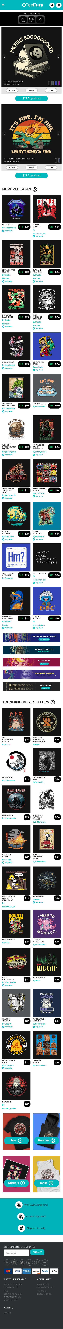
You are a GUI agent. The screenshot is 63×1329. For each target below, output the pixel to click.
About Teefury (13, 1284)
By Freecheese (39, 407)
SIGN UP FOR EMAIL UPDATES (19, 1247)
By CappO (6, 1024)
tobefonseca (12, 84)
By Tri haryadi (7, 1065)
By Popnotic (7, 578)
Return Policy (12, 1297)
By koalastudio (39, 945)
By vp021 (6, 744)
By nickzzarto (38, 537)
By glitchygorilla (9, 452)
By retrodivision (9, 228)
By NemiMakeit (8, 365)
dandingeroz (12, 161)
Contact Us (11, 1288)
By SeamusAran (39, 1065)
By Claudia (6, 860)
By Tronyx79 (38, 782)
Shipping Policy (13, 1294)
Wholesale (11, 1300)
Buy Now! (31, 98)
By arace (6, 943)
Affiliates (43, 1284)
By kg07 (36, 744)
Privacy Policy (46, 1288)
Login (7, 1313)
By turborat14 (38, 493)
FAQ (6, 1291)
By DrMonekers (8, 408)
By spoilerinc (38, 367)
